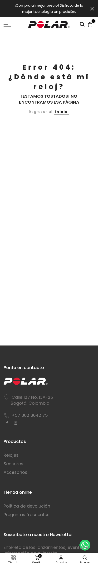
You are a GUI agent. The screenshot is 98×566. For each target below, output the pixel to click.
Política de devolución (27, 506)
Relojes (11, 455)
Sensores (13, 464)
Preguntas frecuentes (26, 515)
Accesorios (15, 472)
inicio (61, 111)
